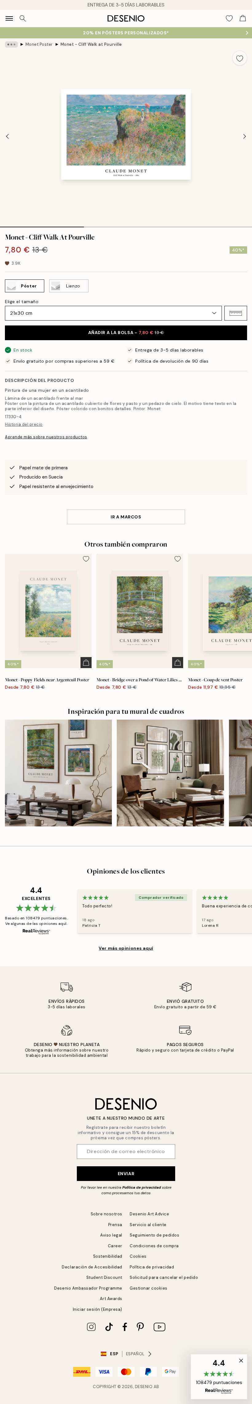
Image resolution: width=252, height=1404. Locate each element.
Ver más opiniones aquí (126, 948)
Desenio (144, 1386)
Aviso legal (111, 1235)
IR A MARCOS (126, 517)
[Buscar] (23, 18)
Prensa (115, 1224)
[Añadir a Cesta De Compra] (86, 662)
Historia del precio (24, 424)
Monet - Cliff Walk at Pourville (91, 44)
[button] (235, 313)
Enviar (126, 1173)
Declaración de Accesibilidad (92, 1267)
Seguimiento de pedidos (154, 1235)
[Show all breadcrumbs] (11, 44)
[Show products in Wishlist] (229, 18)
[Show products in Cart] (243, 18)
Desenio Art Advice (149, 1214)
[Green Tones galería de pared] (170, 773)
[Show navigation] (9, 18)
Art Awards (111, 1298)
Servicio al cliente (148, 1224)
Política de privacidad (141, 1187)
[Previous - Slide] (7, 136)
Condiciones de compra (154, 1245)
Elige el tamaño (21, 301)
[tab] (42, 224)
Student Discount (104, 1277)
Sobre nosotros (106, 1214)
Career (115, 1245)
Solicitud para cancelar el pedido (164, 1277)
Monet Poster (39, 44)
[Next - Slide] (245, 136)
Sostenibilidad (107, 1256)
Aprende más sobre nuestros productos (46, 437)
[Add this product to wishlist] (239, 58)
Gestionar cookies (148, 1288)
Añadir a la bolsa (126, 332)
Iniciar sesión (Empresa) (97, 1309)
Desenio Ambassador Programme (88, 1288)
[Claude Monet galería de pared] (58, 773)
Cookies (138, 1256)
